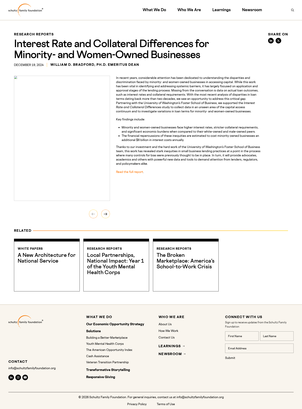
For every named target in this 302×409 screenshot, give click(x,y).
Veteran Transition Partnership (107, 362)
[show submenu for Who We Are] (203, 10)
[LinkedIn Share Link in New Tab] (271, 40)
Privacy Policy (137, 404)
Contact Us (167, 337)
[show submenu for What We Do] (168, 10)
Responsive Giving (100, 377)
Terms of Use (166, 404)
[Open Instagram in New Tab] (18, 377)
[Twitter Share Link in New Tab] (278, 40)
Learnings (221, 9)
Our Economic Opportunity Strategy (115, 324)
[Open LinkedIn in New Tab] (11, 377)
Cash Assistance (97, 356)
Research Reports (34, 34)
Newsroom (252, 9)
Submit (230, 358)
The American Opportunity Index (109, 349)
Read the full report (129, 172)
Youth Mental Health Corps (105, 343)
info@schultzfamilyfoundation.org (32, 368)
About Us (165, 324)
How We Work (168, 331)
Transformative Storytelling (108, 370)
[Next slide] (105, 214)
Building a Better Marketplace (107, 337)
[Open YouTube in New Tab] (25, 377)
